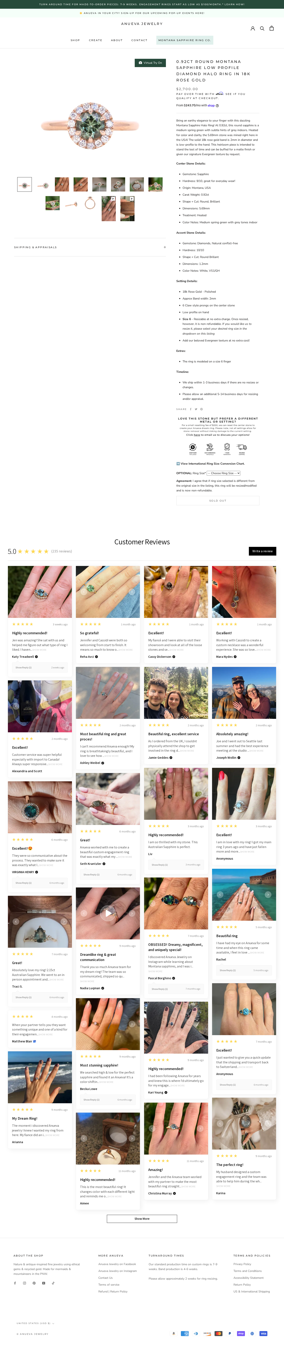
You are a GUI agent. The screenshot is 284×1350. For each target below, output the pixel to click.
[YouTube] (43, 1283)
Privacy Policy (242, 1264)
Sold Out (217, 500)
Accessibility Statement (248, 1278)
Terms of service (108, 1285)
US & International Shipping (251, 1292)
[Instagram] (24, 1283)
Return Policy (242, 1285)
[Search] (262, 28)
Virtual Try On (152, 63)
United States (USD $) (34, 1323)
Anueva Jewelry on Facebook (117, 1264)
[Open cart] (272, 28)
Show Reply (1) (24, 667)
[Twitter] (196, 409)
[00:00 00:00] (90, 116)
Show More (39, 650)
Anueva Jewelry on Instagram (117, 1271)
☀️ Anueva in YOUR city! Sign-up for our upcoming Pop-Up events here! (142, 13)
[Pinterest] (201, 409)
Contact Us (105, 1278)
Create (95, 40)
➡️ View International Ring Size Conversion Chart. (210, 464)
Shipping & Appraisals (35, 247)
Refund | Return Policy (112, 1292)
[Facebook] (190, 409)
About (117, 40)
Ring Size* (191, 473)
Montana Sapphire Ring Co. (184, 40)
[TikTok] (53, 1283)
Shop (75, 40)
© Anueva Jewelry (32, 1334)
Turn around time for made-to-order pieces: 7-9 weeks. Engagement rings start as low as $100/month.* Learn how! (142, 4)
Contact (139, 40)
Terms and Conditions (247, 1271)
